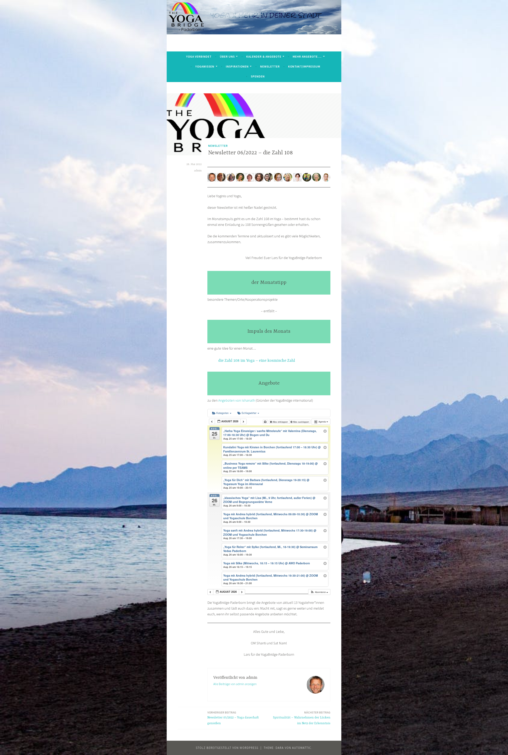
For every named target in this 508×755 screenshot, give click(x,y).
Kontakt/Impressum (304, 66)
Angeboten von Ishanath (236, 400)
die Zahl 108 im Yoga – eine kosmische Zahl (256, 360)
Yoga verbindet (199, 56)
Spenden (258, 76)
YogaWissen (204, 66)
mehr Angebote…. (307, 56)
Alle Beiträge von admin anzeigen (235, 684)
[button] (319, 592)
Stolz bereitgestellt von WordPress (227, 748)
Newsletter (270, 66)
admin (198, 170)
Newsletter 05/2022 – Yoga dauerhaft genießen (233, 718)
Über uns (227, 56)
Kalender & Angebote (263, 56)
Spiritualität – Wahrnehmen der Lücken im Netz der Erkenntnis (301, 718)
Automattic (301, 748)
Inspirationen (237, 66)
